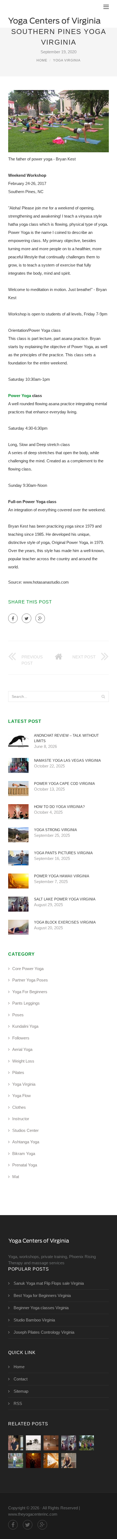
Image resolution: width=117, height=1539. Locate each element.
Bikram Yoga (23, 1153)
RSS (18, 1403)
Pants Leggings (26, 1003)
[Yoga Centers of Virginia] (54, 20)
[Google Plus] (40, 618)
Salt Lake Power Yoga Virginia (65, 899)
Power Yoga (19, 395)
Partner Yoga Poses (30, 980)
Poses (18, 1014)
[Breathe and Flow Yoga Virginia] (15, 1460)
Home (41, 60)
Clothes (19, 1107)
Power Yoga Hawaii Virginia (61, 876)
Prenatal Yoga (24, 1165)
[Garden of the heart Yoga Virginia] (86, 1442)
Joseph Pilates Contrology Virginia (44, 1332)
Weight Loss (23, 1061)
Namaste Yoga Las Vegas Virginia (67, 760)
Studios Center (25, 1130)
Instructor (20, 1118)
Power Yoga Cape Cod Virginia (64, 784)
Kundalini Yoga (25, 1026)
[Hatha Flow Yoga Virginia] (33, 1460)
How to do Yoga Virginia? (59, 807)
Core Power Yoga (28, 968)
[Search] (103, 696)
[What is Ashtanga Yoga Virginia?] (51, 1460)
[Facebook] (13, 618)
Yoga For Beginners (29, 991)
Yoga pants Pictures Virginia (63, 853)
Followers (20, 1038)
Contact (20, 1379)
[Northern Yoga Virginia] (33, 1442)
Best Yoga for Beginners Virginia (42, 1295)
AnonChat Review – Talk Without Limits (66, 738)
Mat (15, 1176)
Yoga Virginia (67, 60)
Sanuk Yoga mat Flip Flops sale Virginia (49, 1283)
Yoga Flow (21, 1095)
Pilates (18, 1072)
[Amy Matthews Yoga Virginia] (68, 1460)
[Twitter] (26, 618)
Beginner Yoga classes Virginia (41, 1307)
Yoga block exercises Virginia (65, 922)
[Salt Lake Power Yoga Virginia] (68, 1442)
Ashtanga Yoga (25, 1141)
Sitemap (21, 1391)
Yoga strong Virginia (55, 830)
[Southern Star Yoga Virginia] (15, 1442)
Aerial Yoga (22, 1049)
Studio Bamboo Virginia (34, 1320)
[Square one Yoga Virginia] (51, 1442)
